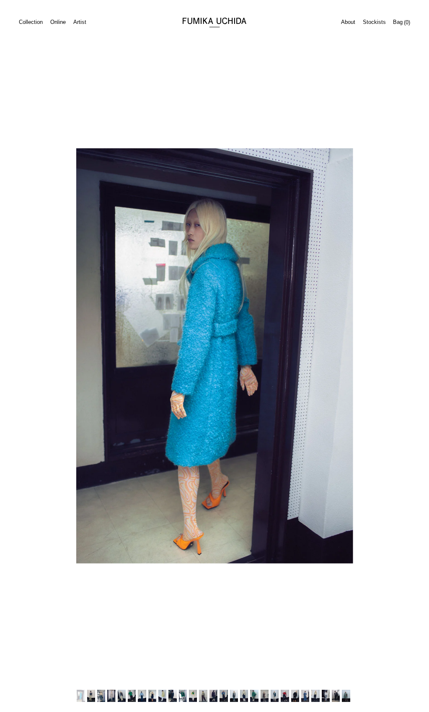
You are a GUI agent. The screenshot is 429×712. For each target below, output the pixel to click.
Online (58, 22)
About (348, 22)
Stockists (374, 22)
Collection (31, 22)
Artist (79, 22)
